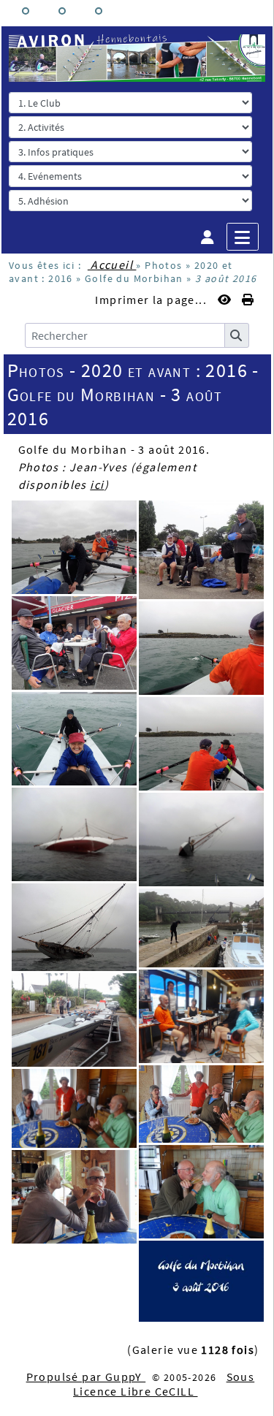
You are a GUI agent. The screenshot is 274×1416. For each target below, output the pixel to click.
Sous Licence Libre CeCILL (163, 1383)
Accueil (112, 264)
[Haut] (25, 11)
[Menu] (243, 237)
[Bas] (98, 11)
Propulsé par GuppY (86, 1376)
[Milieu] (62, 11)
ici (97, 484)
